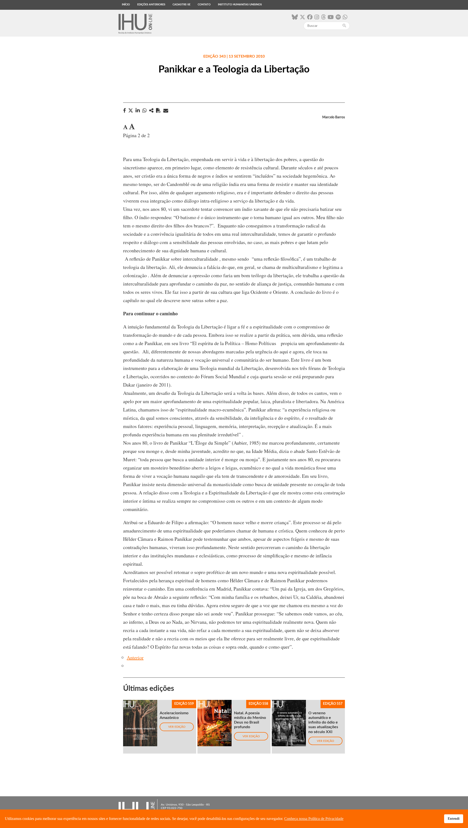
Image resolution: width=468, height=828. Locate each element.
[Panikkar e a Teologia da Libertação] (151, 110)
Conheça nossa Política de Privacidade (313, 819)
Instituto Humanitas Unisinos (240, 4)
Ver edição (176, 726)
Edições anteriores (151, 4)
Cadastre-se (181, 4)
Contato (204, 4)
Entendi (453, 818)
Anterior (135, 657)
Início (126, 4)
